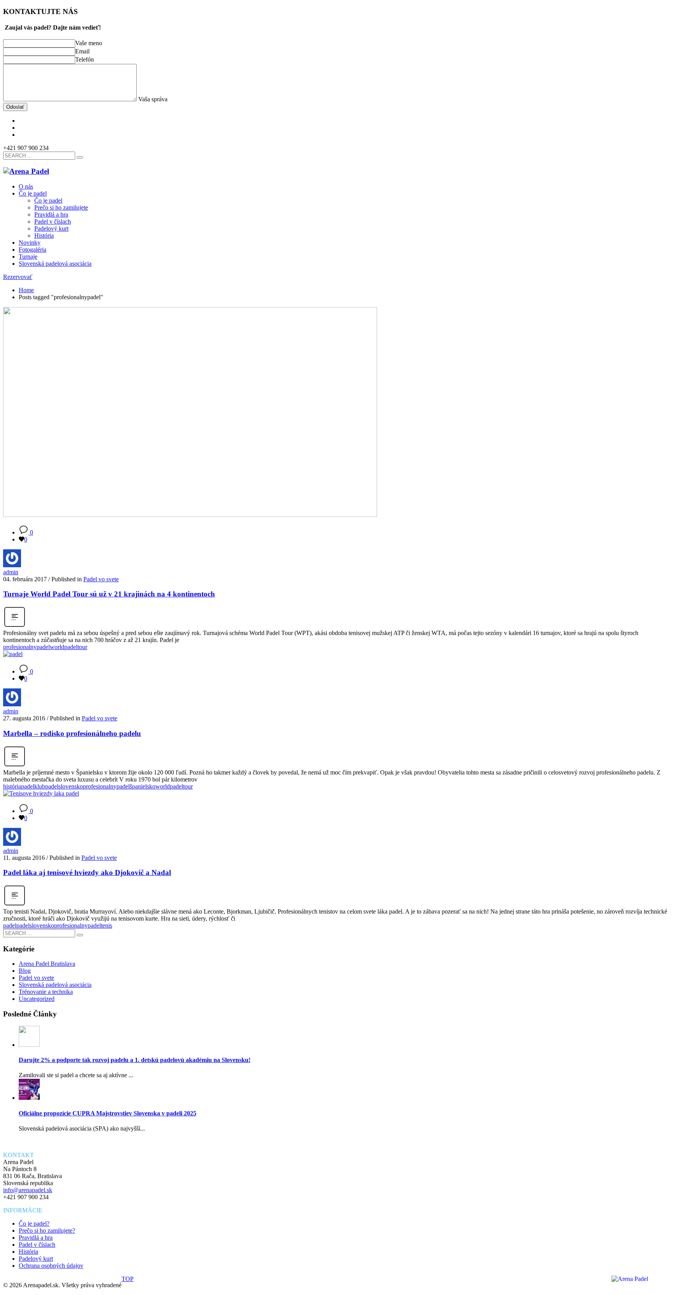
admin (10, 572)
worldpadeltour (68, 647)
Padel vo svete (101, 579)
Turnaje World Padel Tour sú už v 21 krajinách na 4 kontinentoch (109, 594)
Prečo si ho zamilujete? (47, 1230)
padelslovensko (64, 786)
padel (9, 925)
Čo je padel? (34, 1223)
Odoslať (15, 107)
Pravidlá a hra (36, 1237)
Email (82, 51)
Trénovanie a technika (46, 991)
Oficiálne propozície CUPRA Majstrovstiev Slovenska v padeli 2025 (107, 1113)
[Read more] (14, 626)
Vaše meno (89, 43)
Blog (25, 970)
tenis (106, 925)
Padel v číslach (37, 1244)
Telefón (85, 59)
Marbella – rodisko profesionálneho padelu (72, 733)
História (28, 1251)
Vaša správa (152, 99)
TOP (128, 1279)
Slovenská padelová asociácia (55, 984)
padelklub (33, 786)
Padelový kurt (36, 1258)
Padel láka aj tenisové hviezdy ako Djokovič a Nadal (87, 872)
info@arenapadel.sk (27, 1190)
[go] (80, 157)
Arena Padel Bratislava (47, 963)
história (12, 786)
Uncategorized (37, 998)
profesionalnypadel (26, 647)
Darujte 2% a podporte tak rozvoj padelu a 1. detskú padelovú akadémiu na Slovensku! (134, 1060)
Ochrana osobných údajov (51, 1265)
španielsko (142, 786)
